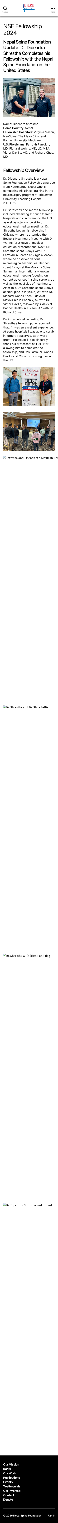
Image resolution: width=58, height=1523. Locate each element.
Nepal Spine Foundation (27, 1515)
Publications (11, 1477)
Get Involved (11, 1490)
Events (8, 1482)
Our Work (9, 1473)
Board (7, 1469)
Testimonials (11, 1486)
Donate (8, 1499)
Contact (8, 1495)
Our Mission (11, 1464)
